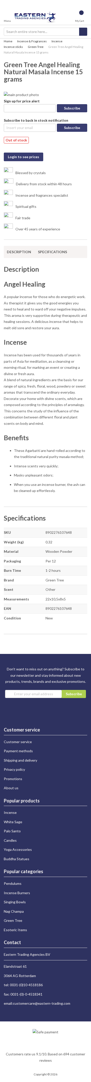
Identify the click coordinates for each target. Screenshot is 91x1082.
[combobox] (45, 32)
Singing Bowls (15, 902)
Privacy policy (14, 769)
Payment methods (18, 751)
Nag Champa (14, 911)
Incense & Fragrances (32, 41)
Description (19, 252)
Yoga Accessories (18, 849)
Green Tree (35, 47)
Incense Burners (17, 893)
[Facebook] (10, 3)
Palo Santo (12, 831)
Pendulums (12, 883)
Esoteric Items (15, 930)
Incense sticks (13, 47)
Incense (57, 41)
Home (8, 41)
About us (11, 788)
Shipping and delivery (20, 760)
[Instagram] (6, 3)
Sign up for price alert (22, 101)
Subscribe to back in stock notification (36, 120)
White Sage (13, 822)
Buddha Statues (16, 859)
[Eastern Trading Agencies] (35, 16)
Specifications (52, 252)
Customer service (18, 742)
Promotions (13, 779)
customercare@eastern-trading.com (41, 1003)
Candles (10, 840)
